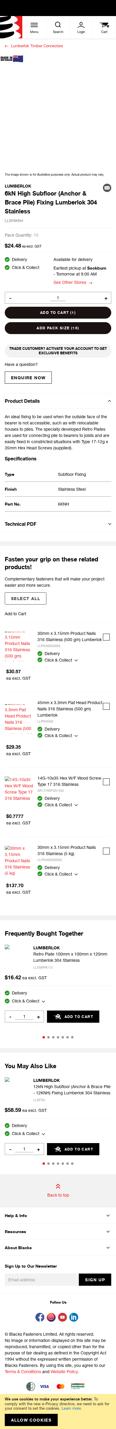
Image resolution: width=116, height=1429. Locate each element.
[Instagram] (52, 1317)
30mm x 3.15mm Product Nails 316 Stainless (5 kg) (66, 850)
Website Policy (64, 1371)
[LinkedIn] (75, 1317)
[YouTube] (63, 1318)
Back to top (58, 1194)
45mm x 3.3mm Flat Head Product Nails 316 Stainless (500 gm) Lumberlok (69, 708)
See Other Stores (70, 282)
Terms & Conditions (23, 1371)
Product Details (22, 401)
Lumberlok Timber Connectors (37, 45)
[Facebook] (41, 1318)
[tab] (58, 400)
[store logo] (11, 27)
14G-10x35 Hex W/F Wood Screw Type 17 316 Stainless (69, 781)
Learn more (71, 1408)
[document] (58, 1411)
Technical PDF (20, 524)
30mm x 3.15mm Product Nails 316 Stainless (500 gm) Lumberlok (69, 636)
